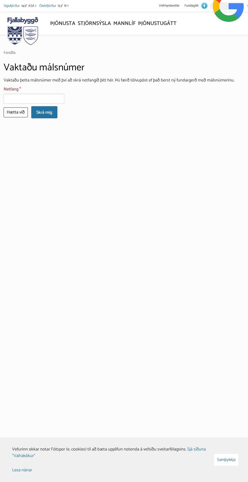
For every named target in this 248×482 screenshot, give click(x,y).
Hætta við (16, 112)
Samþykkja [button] (226, 459)
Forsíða (10, 52)
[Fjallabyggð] (23, 29)
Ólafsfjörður (48, 5)
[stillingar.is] (204, 6)
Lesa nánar (22, 470)
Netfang (11, 89)
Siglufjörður (12, 5)
